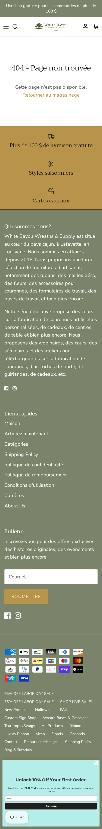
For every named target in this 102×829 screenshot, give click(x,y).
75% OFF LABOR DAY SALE (29, 701)
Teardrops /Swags (19, 725)
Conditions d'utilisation (29, 485)
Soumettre (26, 597)
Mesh (40, 733)
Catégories (16, 444)
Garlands (77, 733)
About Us (14, 506)
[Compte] (84, 27)
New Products (16, 709)
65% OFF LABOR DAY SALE (29, 693)
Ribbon (75, 725)
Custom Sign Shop (20, 717)
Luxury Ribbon (16, 733)
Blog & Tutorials (18, 750)
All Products (52, 725)
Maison (12, 423)
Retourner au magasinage (51, 95)
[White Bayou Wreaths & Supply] (51, 26)
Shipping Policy (21, 454)
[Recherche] (18, 27)
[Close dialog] (96, 763)
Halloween (44, 709)
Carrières (14, 495)
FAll (63, 709)
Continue (51, 806)
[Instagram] (15, 388)
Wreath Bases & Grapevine (65, 717)
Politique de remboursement (35, 474)
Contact (10, 741)
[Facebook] (6, 388)
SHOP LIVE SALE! (76, 701)
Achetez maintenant (26, 433)
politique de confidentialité (33, 464)
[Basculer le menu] (6, 27)
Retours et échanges (41, 741)
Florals (57, 733)
